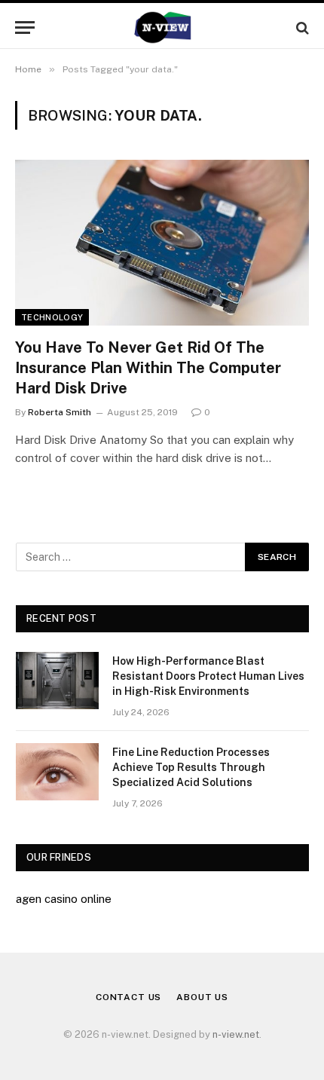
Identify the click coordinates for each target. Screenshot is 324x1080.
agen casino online (64, 898)
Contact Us (128, 997)
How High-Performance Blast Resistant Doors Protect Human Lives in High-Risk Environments (208, 676)
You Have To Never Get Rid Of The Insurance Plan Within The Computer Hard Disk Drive (148, 367)
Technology (52, 317)
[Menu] (25, 27)
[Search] (301, 27)
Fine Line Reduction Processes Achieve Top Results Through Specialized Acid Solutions (191, 767)
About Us (202, 997)
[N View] (161, 27)
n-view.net (235, 1034)
